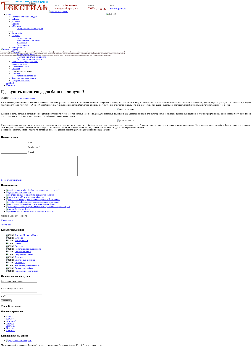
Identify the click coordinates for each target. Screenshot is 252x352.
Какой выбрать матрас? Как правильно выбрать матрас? (45, 207)
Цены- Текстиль (26, 209)
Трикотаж (16, 69)
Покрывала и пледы (21, 66)
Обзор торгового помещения (30, 28)
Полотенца (16, 73)
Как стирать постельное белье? (42, 204)
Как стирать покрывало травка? (45, 190)
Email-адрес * (34, 147)
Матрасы (16, 35)
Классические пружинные (28, 40)
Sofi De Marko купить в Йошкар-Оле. (43, 199)
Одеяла (18, 243)
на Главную (17, 19)
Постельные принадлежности (25, 61)
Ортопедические (24, 38)
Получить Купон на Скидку (24, 17)
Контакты (10, 85)
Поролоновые (23, 45)
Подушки (19, 246)
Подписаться (7, 220)
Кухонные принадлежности (24, 78)
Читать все (6, 225)
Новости (15, 24)
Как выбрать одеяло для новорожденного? (40, 202)
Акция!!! (28, 192)
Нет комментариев (27, 98)
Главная (9, 14)
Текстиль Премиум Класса (26, 235)
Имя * (30, 142)
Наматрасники (18, 47)
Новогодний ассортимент (26, 271)
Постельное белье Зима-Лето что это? (37, 211)
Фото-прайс (17, 33)
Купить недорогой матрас (32, 197)
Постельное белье (19, 64)
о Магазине (17, 26)
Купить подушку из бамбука (41, 195)
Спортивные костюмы (25, 260)
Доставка (16, 21)
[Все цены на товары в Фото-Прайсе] (58, 11)
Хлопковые (22, 43)
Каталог (10, 319)
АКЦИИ (10, 83)
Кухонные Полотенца (26, 76)
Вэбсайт (31, 152)
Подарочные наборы (21, 80)
